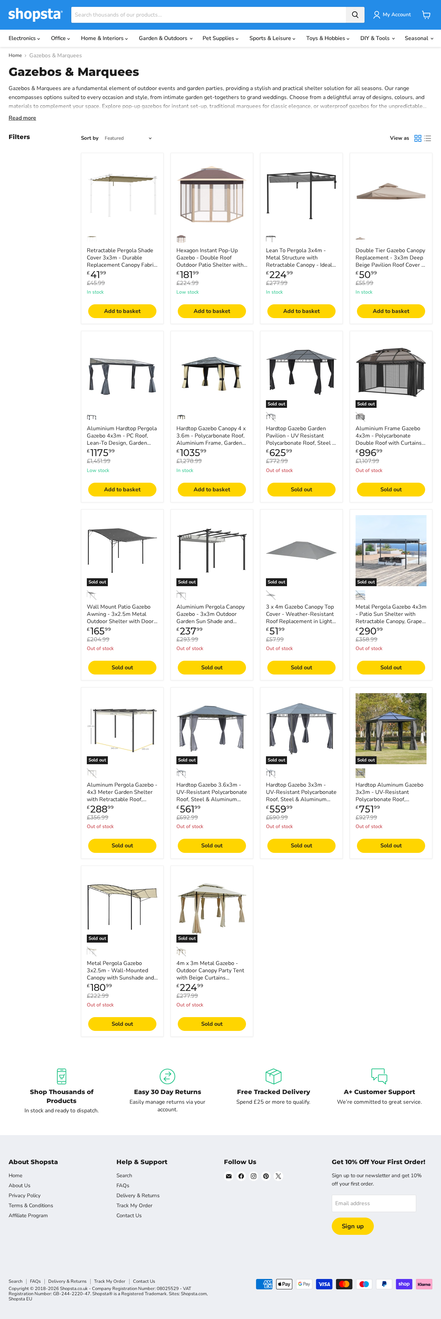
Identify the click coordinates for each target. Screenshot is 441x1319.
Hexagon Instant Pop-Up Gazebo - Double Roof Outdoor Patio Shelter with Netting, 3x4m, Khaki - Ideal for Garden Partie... (211, 265)
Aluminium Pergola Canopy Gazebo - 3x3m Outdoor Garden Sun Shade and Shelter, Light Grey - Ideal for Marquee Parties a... (210, 621)
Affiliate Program (28, 1215)
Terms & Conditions (31, 1205)
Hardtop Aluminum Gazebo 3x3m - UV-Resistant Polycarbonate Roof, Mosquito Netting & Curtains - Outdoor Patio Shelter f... (389, 803)
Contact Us (129, 1215)
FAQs (122, 1185)
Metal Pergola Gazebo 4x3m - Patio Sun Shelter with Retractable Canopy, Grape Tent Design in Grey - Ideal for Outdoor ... (391, 621)
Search (124, 1175)
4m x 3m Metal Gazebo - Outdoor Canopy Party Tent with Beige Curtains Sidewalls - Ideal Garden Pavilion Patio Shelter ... (210, 977)
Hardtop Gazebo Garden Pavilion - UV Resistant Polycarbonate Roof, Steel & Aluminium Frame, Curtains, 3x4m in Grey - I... (301, 443)
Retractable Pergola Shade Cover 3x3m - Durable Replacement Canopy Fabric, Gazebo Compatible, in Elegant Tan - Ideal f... (122, 265)
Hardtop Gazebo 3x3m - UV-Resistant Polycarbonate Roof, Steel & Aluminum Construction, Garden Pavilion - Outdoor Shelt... (301, 799)
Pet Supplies (219, 38)
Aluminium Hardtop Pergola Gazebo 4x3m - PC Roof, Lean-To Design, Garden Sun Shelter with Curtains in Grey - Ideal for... (122, 443)
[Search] (355, 15)
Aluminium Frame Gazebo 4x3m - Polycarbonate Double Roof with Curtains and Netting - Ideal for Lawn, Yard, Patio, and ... (391, 443)
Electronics (23, 38)
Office (59, 38)
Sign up (353, 1226)
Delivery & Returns (138, 1195)
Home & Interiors (103, 38)
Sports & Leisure (271, 38)
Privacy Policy (25, 1195)
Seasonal (417, 38)
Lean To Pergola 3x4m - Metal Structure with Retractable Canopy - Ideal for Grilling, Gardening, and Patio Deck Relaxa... (299, 265)
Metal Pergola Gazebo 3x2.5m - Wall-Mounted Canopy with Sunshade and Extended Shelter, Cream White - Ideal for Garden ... (120, 977)
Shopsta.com (194, 1294)
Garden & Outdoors (164, 38)
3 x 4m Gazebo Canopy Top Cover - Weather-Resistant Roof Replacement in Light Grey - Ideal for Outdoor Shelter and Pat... (300, 621)
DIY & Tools (375, 38)
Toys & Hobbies (326, 38)
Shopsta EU (20, 1299)
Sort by (90, 138)
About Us (19, 1185)
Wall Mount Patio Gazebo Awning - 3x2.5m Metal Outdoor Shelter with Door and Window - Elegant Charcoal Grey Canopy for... (120, 621)
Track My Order (134, 1205)
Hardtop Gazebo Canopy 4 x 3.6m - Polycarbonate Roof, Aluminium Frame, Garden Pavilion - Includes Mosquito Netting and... (211, 443)
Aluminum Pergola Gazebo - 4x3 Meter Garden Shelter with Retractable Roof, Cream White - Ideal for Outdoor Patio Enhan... (122, 799)
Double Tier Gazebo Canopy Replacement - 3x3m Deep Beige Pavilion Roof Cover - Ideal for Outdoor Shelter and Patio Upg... (390, 265)
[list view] (427, 138)
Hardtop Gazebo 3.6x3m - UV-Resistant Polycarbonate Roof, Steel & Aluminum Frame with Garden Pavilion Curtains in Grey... (211, 799)
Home (15, 55)
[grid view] (418, 138)
